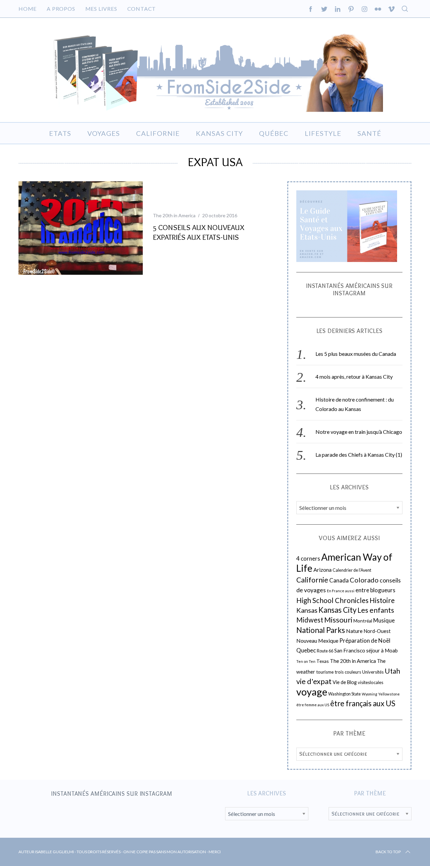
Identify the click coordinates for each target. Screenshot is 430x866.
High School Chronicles (332, 600)
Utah (392, 671)
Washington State (344, 693)
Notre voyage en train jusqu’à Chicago (358, 431)
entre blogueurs (375, 590)
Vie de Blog (345, 682)
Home (27, 8)
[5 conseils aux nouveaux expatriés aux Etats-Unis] (80, 228)
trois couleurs (348, 672)
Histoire (382, 600)
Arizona (322, 569)
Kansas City (337, 609)
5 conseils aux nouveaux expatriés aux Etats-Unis (198, 232)
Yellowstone (389, 694)
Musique (384, 620)
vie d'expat (314, 681)
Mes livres (101, 8)
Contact (141, 8)
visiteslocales (370, 682)
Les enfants (375, 610)
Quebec (306, 650)
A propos (61, 8)
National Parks (320, 630)
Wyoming (369, 694)
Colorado (364, 580)
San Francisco (349, 650)
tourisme (325, 672)
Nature (354, 631)
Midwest (309, 620)
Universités (373, 672)
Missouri (338, 619)
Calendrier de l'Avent (352, 570)
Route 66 (325, 650)
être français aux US (362, 703)
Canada (339, 580)
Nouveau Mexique (317, 641)
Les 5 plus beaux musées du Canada (355, 353)
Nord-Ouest (377, 631)
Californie (312, 579)
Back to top (388, 851)
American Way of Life (344, 562)
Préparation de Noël (364, 640)
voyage (311, 692)
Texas (322, 661)
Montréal (362, 621)
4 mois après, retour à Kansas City (354, 376)
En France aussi (340, 591)
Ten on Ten (305, 661)
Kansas (306, 610)
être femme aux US (312, 705)
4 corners (308, 558)
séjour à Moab (382, 650)
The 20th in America (174, 215)
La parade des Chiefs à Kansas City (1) (358, 454)
